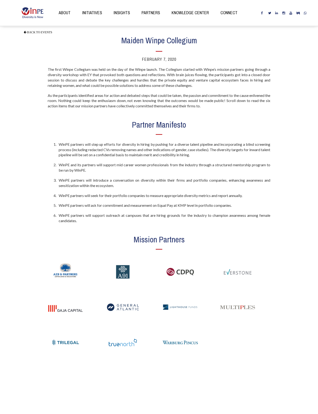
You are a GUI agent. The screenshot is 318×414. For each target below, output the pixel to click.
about (65, 13)
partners (151, 13)
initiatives (92, 13)
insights (122, 13)
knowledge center (190, 13)
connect (228, 13)
